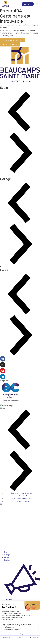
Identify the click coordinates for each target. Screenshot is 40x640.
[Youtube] (2, 370)
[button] (20, 430)
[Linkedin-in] (2, 376)
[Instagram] (2, 364)
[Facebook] (2, 359)
